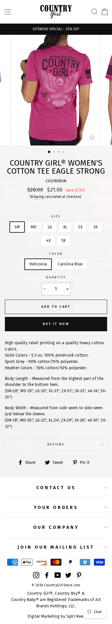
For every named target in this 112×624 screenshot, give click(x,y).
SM (17, 227)
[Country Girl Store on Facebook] (47, 575)
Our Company (56, 527)
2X (80, 227)
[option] (56, 29)
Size (55, 216)
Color (56, 254)
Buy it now (56, 324)
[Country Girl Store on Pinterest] (79, 575)
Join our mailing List (56, 547)
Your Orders (56, 507)
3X (95, 227)
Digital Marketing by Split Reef (56, 616)
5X (63, 240)
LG (50, 227)
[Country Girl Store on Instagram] (36, 575)
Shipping (37, 197)
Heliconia (38, 264)
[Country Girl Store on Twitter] (68, 575)
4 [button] (63, 152)
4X (48, 240)
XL (65, 227)
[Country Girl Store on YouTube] (58, 575)
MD (34, 227)
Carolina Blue (70, 264)
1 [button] (49, 152)
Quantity (56, 277)
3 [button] (59, 152)
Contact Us (56, 487)
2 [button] (54, 152)
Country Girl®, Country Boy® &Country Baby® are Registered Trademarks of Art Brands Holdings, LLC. (56, 599)
